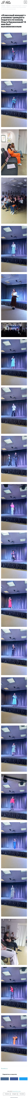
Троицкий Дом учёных (6, 2)
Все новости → (4, 1068)
